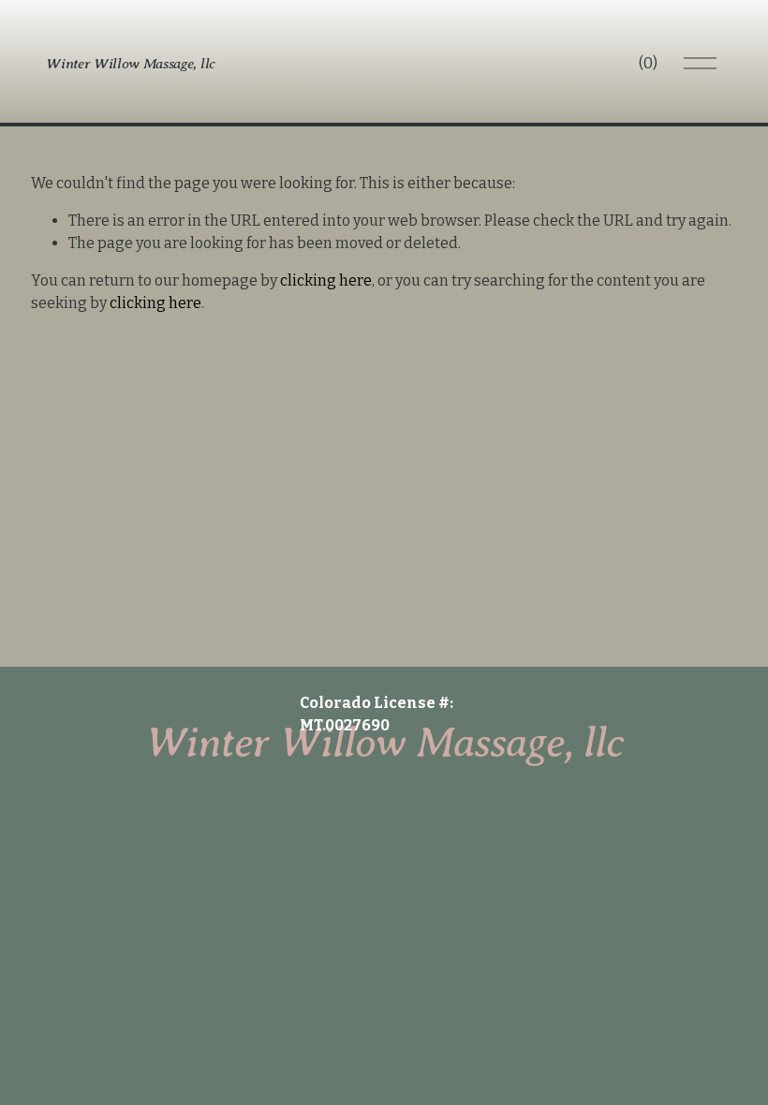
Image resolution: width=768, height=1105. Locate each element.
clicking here (326, 280)
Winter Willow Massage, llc (130, 63)
